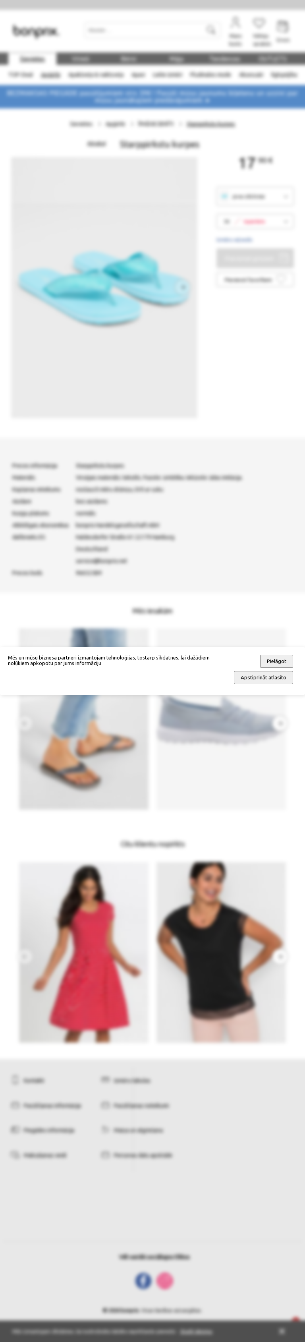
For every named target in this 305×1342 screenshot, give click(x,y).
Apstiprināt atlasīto (263, 678)
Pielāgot (276, 661)
